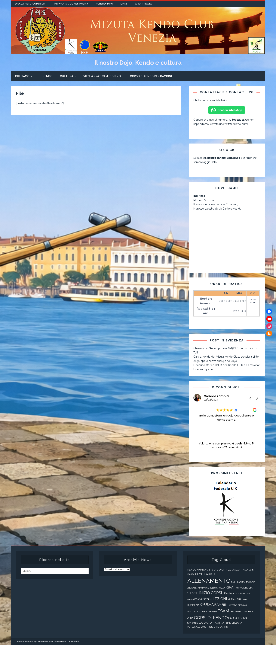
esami (224, 610)
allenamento (208, 580)
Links (124, 3)
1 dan (226, 593)
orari (230, 587)
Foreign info (104, 3)
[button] (257, 398)
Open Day (212, 611)
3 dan (237, 570)
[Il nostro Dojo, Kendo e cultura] (138, 51)
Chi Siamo (22, 76)
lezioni (220, 599)
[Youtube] (269, 319)
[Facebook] (269, 312)
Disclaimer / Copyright (31, 3)
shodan (220, 587)
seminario (238, 581)
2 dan (191, 587)
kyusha (207, 605)
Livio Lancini (221, 626)
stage (192, 593)
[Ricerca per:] (55, 570)
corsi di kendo (211, 617)
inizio (210, 627)
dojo (203, 626)
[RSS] (269, 334)
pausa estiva (237, 618)
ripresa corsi (247, 570)
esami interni (203, 599)
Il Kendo (46, 76)
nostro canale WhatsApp (223, 157)
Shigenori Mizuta (223, 569)
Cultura (66, 76)
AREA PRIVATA (143, 3)
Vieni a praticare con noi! (102, 76)
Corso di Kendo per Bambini (151, 76)
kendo (191, 569)
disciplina (193, 605)
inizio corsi (210, 593)
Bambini (221, 605)
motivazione (241, 588)
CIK (250, 587)
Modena (250, 582)
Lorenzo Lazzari (240, 593)
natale (201, 570)
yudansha (234, 599)
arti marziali (223, 623)
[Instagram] (269, 326)
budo (234, 611)
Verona (233, 605)
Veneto (209, 570)
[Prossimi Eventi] (226, 503)
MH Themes (72, 641)
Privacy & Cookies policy (71, 3)
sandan (191, 623)
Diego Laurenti (205, 623)
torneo (202, 611)
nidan (245, 599)
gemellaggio (205, 574)
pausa (191, 574)
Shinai (190, 599)
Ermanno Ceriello (205, 588)
